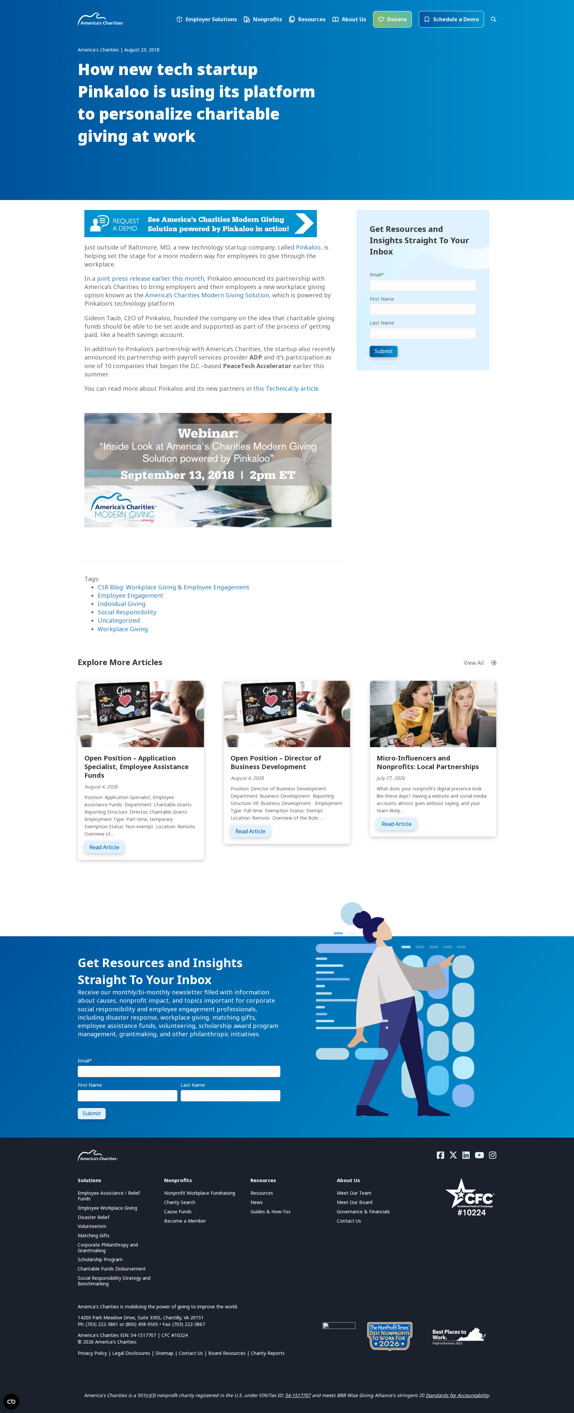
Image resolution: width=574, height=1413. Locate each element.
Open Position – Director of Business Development (276, 762)
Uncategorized (119, 620)
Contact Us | (193, 1353)
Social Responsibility (127, 612)
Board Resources (226, 1353)
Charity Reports (268, 1353)
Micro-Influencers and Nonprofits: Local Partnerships (428, 762)
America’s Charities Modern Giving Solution (207, 295)
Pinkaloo (308, 247)
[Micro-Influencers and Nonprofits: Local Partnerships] (433, 713)
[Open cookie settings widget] (11, 1402)
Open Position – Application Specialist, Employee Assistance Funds (136, 767)
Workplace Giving (123, 629)
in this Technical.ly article (282, 388)
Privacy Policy (92, 1353)
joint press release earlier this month (150, 278)
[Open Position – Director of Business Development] (287, 713)
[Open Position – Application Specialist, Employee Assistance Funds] (141, 713)
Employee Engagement (130, 595)
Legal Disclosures (131, 1353)
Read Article (106, 847)
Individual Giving (121, 604)
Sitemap (164, 1353)
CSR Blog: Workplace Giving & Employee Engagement (173, 587)
